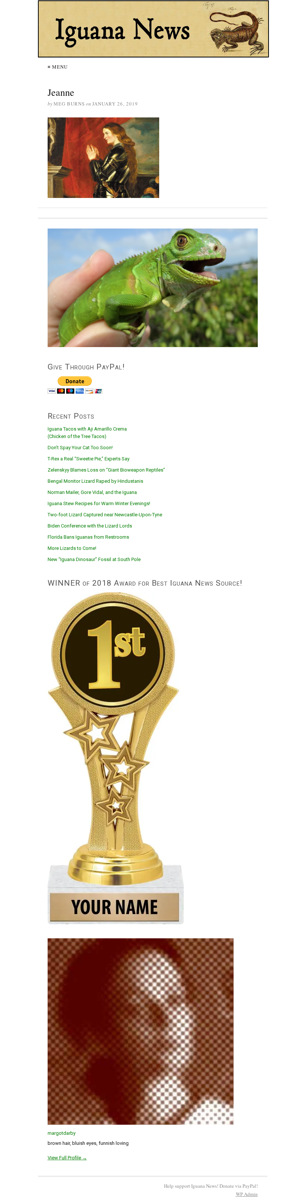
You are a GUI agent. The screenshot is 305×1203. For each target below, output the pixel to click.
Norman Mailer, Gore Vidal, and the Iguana (92, 492)
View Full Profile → (67, 1158)
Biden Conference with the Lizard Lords (90, 526)
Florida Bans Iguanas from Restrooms (88, 537)
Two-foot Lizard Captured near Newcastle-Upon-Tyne (105, 514)
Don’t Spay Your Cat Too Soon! (80, 447)
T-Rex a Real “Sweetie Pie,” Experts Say (88, 459)
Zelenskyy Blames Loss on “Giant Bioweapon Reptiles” (106, 470)
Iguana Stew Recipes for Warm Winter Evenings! (99, 503)
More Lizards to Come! (72, 548)
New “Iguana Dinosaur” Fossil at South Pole (94, 559)
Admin (247, 1194)
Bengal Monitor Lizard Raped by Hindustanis (95, 481)
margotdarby (62, 1133)
